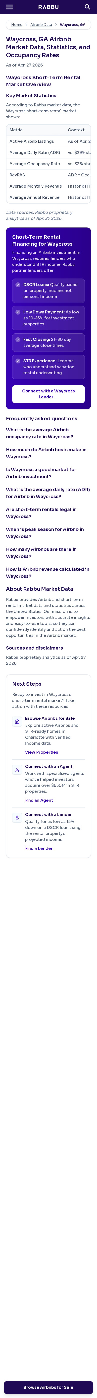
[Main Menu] (9, 6)
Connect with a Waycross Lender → (48, 394)
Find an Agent (39, 800)
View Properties (41, 752)
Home (16, 24)
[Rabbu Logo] (48, 7)
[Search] (87, 6)
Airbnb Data (41, 24)
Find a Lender (39, 848)
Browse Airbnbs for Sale (48, 1387)
